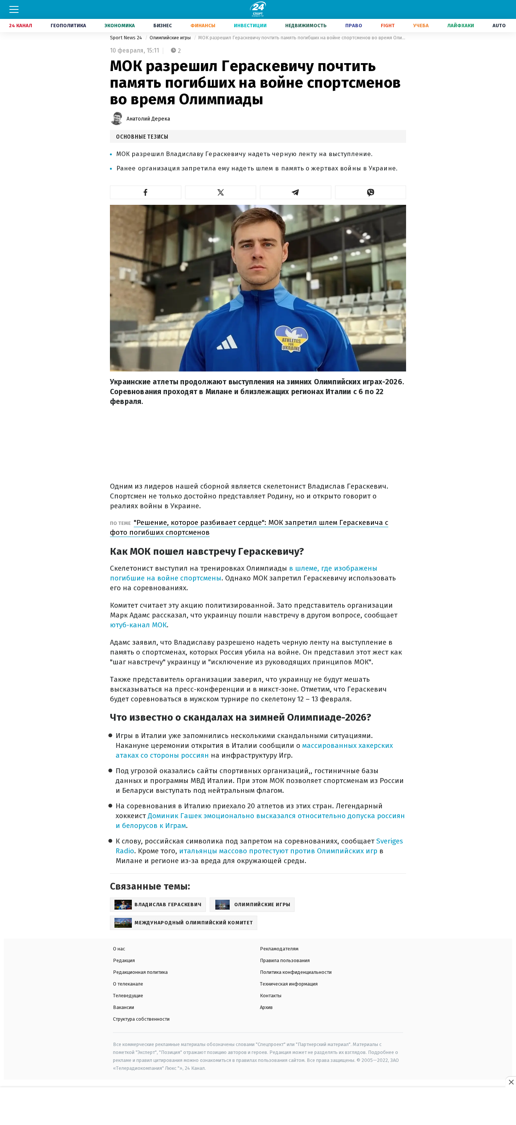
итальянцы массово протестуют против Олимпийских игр (278, 850)
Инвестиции (250, 25)
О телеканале (128, 984)
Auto (499, 25)
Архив (266, 1007)
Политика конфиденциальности (296, 972)
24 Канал (20, 25)
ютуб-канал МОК (138, 625)
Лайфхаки (460, 25)
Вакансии (123, 1007)
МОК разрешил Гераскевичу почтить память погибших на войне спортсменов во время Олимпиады (302, 37)
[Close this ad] (510, 1082)
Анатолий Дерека (148, 119)
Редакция (124, 960)
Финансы (202, 25)
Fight (388, 25)
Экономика (120, 25)
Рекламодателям (279, 949)
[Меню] (14, 9)
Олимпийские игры (171, 37)
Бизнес (162, 25)
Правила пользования (285, 960)
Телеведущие (128, 995)
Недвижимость (306, 25)
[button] (145, 192)
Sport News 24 (126, 37)
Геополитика (68, 25)
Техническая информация (289, 984)
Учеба (421, 25)
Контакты (270, 995)
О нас (119, 949)
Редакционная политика (140, 972)
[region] (258, 1106)
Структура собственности (141, 1019)
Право (353, 25)
